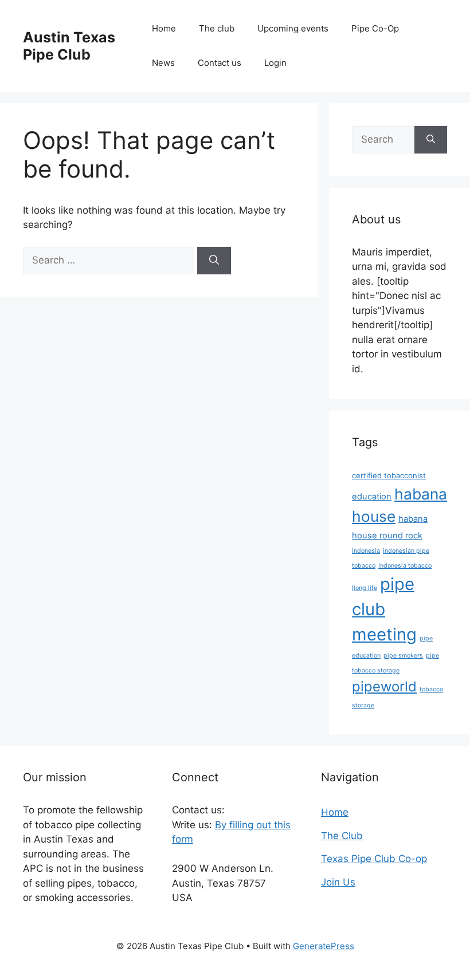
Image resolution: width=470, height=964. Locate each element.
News (163, 62)
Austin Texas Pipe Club (69, 46)
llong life (364, 588)
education (371, 496)
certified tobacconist (389, 475)
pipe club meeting (384, 609)
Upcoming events (292, 28)
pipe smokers (403, 655)
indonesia (366, 550)
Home (164, 28)
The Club (342, 835)
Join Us (338, 882)
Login (275, 62)
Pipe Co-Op (375, 28)
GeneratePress (323, 946)
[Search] (214, 260)
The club (216, 28)
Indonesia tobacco (405, 565)
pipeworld (384, 686)
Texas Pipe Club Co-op (374, 858)
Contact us (219, 62)
